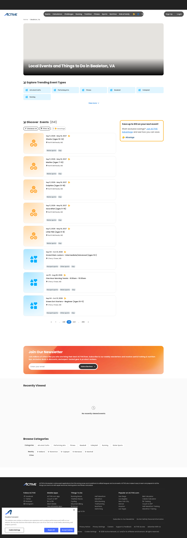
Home (25, 19)
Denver (121, 504)
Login (179, 14)
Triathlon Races (77, 499)
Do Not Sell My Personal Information (150, 519)
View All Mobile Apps (54, 506)
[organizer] (138, 14)
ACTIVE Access (139, 527)
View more (93, 103)
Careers (110, 527)
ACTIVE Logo (28, 483)
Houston (122, 506)
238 (64, 322)
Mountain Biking (77, 504)
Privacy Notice (85, 527)
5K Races (74, 506)
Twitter (28, 499)
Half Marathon (100, 496)
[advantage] (134, 14)
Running (79, 14)
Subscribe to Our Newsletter (123, 519)
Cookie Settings (14, 530)
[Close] (74, 510)
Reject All (51, 530)
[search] (143, 14)
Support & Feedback (123, 527)
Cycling (74, 501)
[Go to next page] (88, 322)
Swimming (99, 509)
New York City (124, 501)
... (59, 322)
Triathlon (88, 14)
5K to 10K (50, 501)
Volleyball (94, 445)
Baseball (83, 445)
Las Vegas (122, 509)
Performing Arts (60, 445)
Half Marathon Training (151, 506)
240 (74, 322)
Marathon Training (149, 509)
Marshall (90, 452)
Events (47, 14)
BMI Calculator (147, 496)
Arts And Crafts (43, 445)
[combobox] (30, 128)
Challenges (68, 14)
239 (69, 322)
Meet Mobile (51, 504)
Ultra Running (100, 501)
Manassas (78, 452)
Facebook (29, 496)
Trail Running (99, 504)
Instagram (29, 504)
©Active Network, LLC (109, 532)
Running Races (76, 496)
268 (83, 322)
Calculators (57, 14)
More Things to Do (78, 511)
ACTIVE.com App (53, 496)
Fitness (97, 14)
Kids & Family (124, 14)
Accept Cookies (67, 530)
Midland (42, 452)
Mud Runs (98, 506)
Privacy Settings (99, 527)
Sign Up (169, 14)
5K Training (146, 501)
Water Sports (118, 445)
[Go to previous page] (51, 322)
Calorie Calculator (149, 499)
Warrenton (54, 452)
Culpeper (66, 452)
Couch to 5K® (52, 499)
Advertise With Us (154, 527)
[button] (45, 128)
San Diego (122, 496)
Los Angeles (123, 499)
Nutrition (113, 14)
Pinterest (29, 501)
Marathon (98, 499)
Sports (104, 14)
